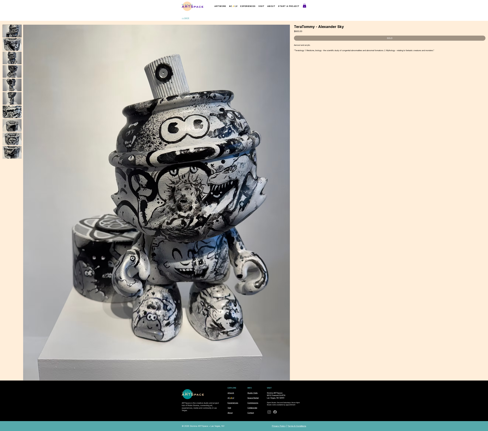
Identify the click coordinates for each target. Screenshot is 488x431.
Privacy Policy (279, 426)
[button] (304, 5)
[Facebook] (275, 412)
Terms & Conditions (296, 426)
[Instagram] (269, 412)
